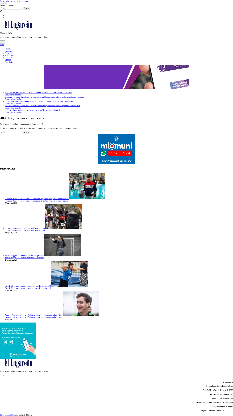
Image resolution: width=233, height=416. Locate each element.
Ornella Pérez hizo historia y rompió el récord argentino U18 (28, 286)
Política (8, 49)
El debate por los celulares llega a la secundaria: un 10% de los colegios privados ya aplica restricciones (44, 97)
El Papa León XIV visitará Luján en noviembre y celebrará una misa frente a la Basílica (38, 93)
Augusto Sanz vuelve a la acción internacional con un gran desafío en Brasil (34, 315)
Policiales (8, 58)
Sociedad (8, 53)
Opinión (8, 60)
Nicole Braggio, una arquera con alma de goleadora (24, 255)
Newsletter (9, 62)
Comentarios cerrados (13, 95)
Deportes (8, 51)
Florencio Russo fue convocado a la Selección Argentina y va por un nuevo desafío (37, 199)
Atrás (2, 45)
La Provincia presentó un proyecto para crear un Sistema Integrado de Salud (34, 110)
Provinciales (9, 55)
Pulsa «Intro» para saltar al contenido (14, 1)
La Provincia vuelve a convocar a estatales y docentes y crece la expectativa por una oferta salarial (42, 106)
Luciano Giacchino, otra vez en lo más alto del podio (25, 228)
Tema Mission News (8, 415)
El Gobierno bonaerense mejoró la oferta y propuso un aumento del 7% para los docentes (39, 101)
